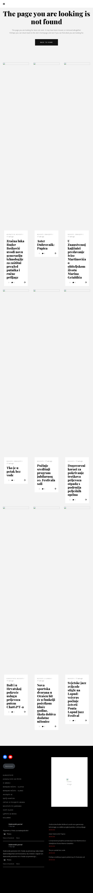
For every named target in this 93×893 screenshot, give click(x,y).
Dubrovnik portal (15, 824)
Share (18, 838)
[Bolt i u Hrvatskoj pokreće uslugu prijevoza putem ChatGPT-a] (16, 592)
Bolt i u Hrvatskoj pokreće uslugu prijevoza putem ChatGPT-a (15, 696)
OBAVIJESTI (48, 234)
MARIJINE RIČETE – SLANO (13, 791)
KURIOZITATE (11, 678)
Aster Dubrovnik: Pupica (46, 244)
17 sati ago (10, 237)
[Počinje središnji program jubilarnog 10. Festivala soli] (46, 374)
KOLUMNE (7, 818)
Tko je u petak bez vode (14, 471)
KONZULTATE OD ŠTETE (12, 779)
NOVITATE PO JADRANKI (12, 806)
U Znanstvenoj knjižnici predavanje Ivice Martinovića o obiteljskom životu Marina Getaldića (77, 259)
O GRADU (47, 678)
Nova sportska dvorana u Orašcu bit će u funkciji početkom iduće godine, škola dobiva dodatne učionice (46, 703)
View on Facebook (8, 838)
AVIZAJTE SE (11, 234)
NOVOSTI (19, 234)
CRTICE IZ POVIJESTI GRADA (14, 802)
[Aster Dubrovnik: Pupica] (46, 148)
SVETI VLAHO (8, 810)
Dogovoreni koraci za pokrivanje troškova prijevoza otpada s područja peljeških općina (76, 480)
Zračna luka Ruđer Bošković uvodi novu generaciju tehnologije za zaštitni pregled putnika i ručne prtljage (15, 259)
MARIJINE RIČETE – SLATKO (13, 787)
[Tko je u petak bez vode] (16, 374)
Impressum (9, 766)
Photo (9, 834)
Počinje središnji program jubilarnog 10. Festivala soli (46, 474)
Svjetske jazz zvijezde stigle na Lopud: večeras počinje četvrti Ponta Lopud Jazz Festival (77, 699)
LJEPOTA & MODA (10, 814)
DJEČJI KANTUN (9, 798)
